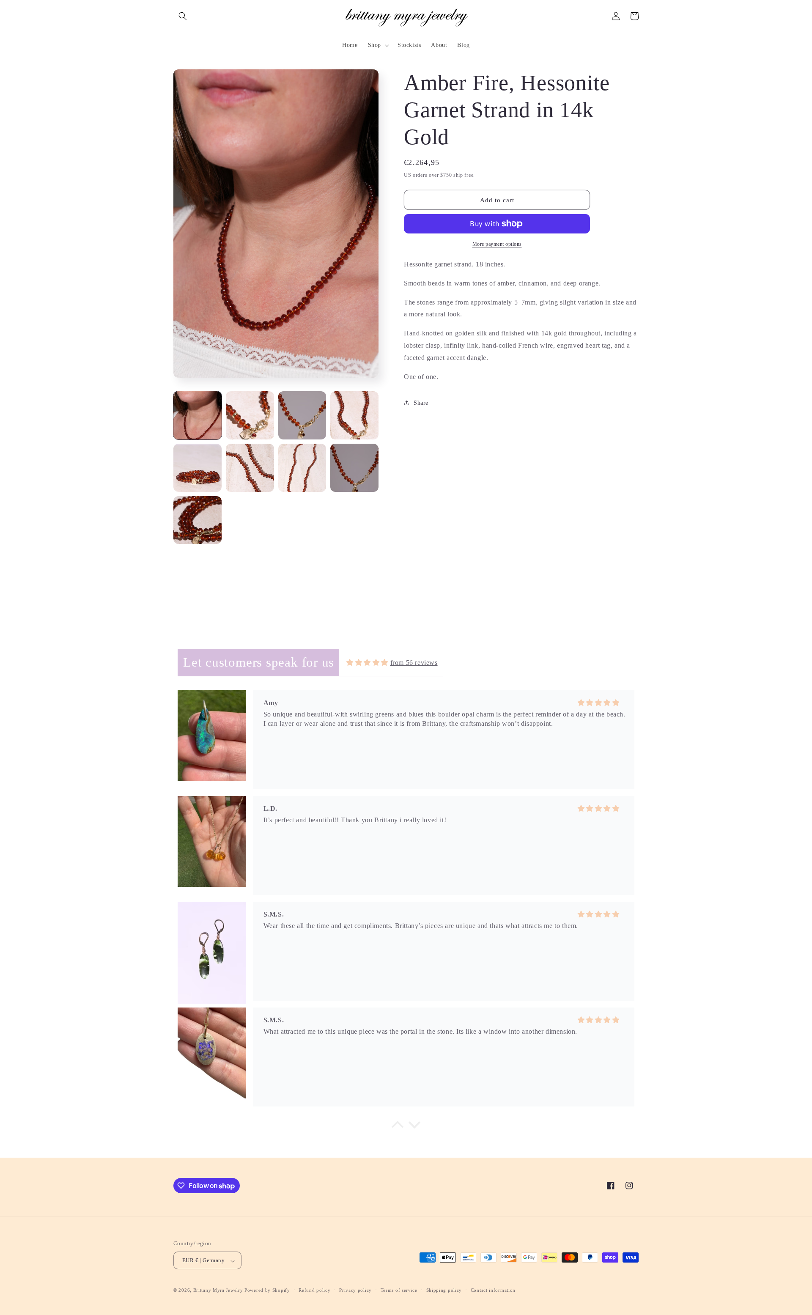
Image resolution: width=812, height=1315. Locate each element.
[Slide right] (363, 226)
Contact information (493, 1290)
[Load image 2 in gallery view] (250, 415)
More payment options (497, 244)
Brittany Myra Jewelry (218, 1290)
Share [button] (421, 403)
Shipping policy (444, 1290)
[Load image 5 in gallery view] (197, 468)
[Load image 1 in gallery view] (197, 415)
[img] (367, 662)
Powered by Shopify (267, 1290)
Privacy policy (355, 1290)
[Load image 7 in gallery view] (302, 468)
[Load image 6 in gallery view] (250, 468)
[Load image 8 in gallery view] (354, 468)
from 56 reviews (414, 662)
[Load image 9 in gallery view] (197, 520)
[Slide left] (187, 226)
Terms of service (399, 1290)
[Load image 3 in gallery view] (302, 415)
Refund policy (314, 1290)
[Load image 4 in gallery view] (354, 415)
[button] (182, 16)
